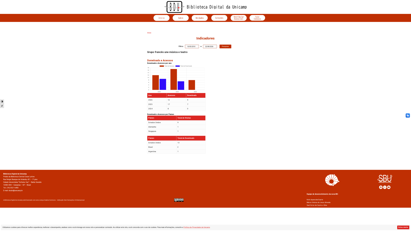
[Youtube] (388, 187)
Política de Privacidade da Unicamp (196, 227)
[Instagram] (384, 187)
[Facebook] (381, 187)
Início (149, 33)
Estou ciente (403, 227)
